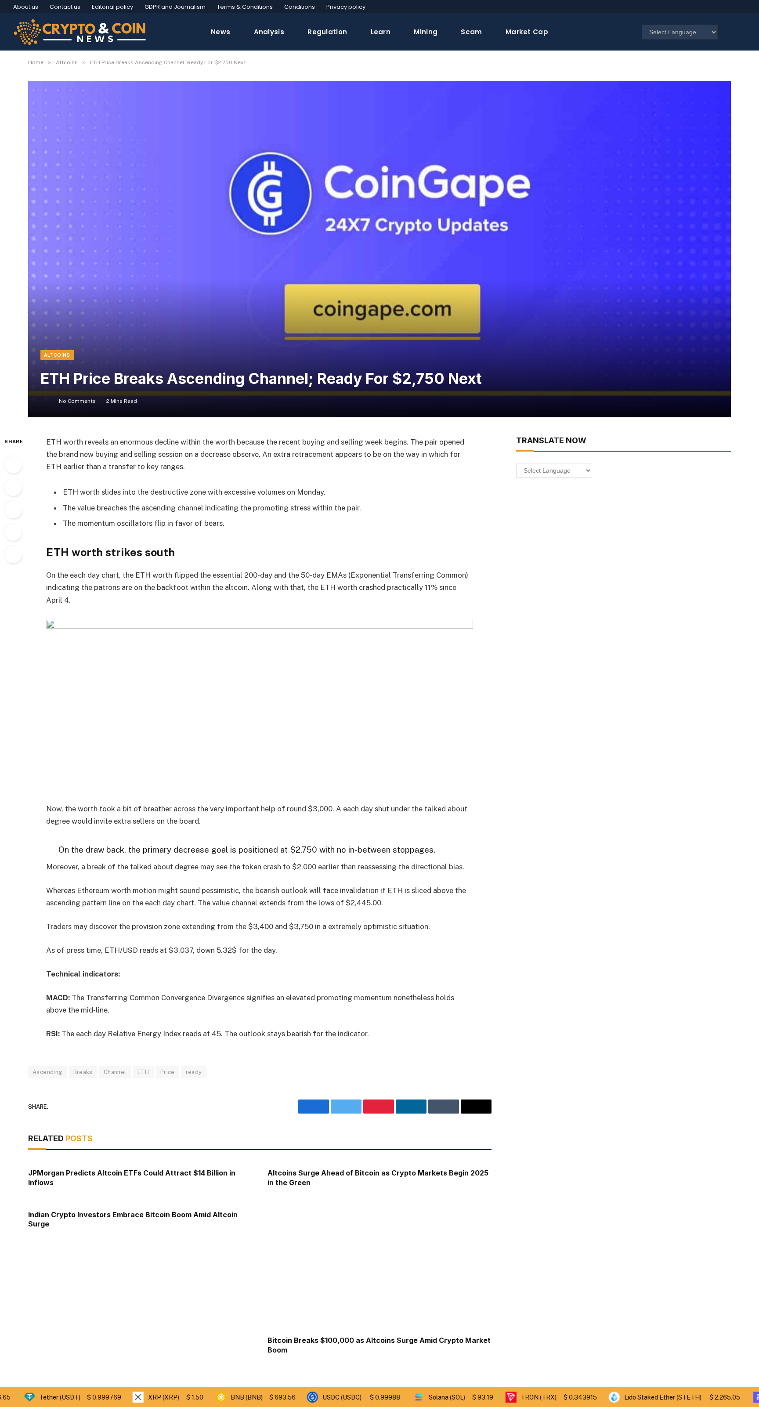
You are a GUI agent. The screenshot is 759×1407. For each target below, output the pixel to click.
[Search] (742, 32)
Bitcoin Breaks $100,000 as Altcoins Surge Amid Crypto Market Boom (379, 1345)
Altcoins (57, 355)
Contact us (65, 7)
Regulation (327, 31)
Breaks (83, 1072)
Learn (381, 31)
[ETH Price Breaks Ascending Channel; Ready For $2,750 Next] (379, 249)
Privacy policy (345, 7)
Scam (471, 31)
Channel (115, 1072)
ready (194, 1072)
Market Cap (527, 31)
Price (167, 1072)
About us (25, 7)
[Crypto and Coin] (79, 32)
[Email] (13, 554)
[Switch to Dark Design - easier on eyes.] (729, 32)
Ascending (47, 1072)
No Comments (77, 401)
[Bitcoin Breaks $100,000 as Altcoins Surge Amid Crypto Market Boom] (379, 1266)
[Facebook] (13, 465)
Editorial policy (112, 7)
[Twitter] (13, 487)
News (220, 31)
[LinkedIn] (13, 509)
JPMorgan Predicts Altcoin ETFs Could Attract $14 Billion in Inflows (131, 1177)
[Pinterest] (13, 532)
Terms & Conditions (245, 7)
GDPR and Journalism (175, 7)
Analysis (269, 31)
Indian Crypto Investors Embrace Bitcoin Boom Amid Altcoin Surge (133, 1219)
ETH (143, 1072)
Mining (425, 31)
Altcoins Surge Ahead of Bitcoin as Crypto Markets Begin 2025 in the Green (377, 1177)
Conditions (299, 7)
